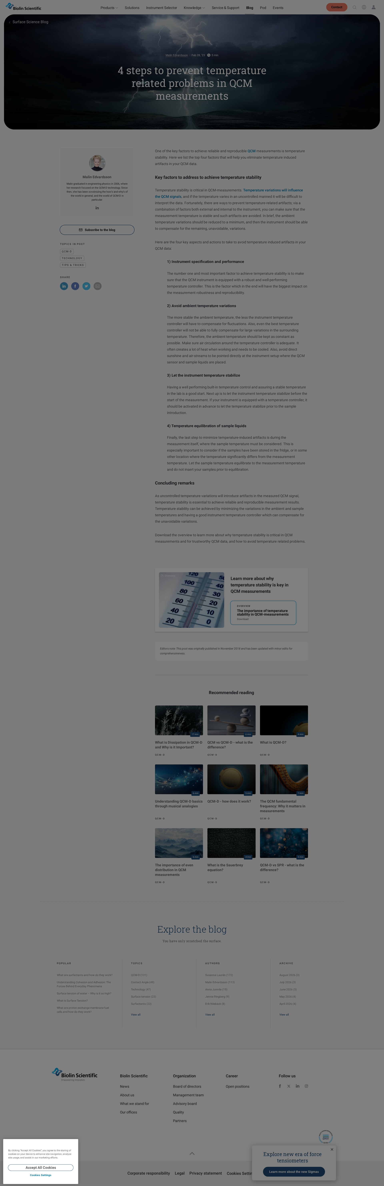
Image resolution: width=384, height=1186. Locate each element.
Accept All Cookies (41, 1167)
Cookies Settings (40, 1175)
